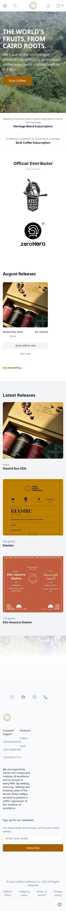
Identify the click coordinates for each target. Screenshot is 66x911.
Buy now (33, 354)
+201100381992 (12, 749)
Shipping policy (24, 893)
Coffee (23, 738)
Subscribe (33, 848)
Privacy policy (58, 893)
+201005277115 (12, 757)
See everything (13, 367)
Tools (23, 746)
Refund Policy (8, 893)
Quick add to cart (31, 346)
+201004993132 (12, 741)
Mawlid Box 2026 (13, 332)
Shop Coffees (17, 81)
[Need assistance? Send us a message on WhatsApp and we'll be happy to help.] (59, 904)
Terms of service (41, 893)
